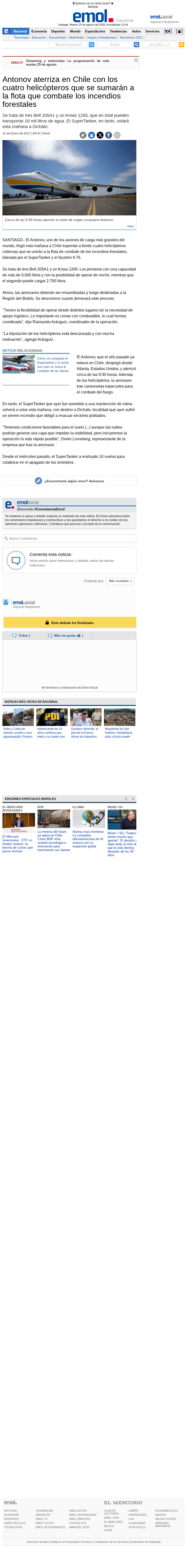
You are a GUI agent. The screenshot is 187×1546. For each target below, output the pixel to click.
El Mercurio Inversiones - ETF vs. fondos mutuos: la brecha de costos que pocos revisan (17, 844)
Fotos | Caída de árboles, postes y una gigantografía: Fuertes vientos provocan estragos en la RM (17, 736)
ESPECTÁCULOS (15, 1523)
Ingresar (155, 22)
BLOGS (108, 1526)
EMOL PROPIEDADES (82, 1514)
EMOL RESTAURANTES (50, 1527)
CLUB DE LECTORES (111, 1512)
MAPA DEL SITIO (79, 1527)
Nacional (20, 31)
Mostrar (93, 7)
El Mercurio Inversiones (12, 808)
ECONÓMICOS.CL (166, 1510)
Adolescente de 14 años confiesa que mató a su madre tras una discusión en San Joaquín (51, 736)
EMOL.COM (111, 1517)
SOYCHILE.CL (137, 1527)
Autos (136, 31)
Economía (39, 31)
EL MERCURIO (113, 1521)
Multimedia (76, 37)
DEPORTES (11, 1518)
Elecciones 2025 (131, 37)
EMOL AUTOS (77, 1510)
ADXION (160, 1514)
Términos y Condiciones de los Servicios (104, 1541)
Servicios (152, 31)
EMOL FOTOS (45, 1523)
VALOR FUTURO (165, 1518)
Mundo (75, 31)
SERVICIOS (43, 1514)
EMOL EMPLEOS (79, 1518)
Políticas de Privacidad (64, 1541)
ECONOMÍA (11, 1514)
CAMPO (133, 1510)
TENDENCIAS (44, 1510)
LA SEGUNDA (137, 1523)
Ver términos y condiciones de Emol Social (69, 687)
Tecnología (21, 37)
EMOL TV (41, 1518)
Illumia (78, 807)
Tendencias (118, 31)
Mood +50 (115, 807)
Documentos (57, 37)
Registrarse (171, 22)
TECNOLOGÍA (13, 1527)
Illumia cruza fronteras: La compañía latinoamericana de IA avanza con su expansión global (89, 839)
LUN (131, 1518)
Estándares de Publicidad (145, 1541)
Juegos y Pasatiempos (102, 37)
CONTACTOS (77, 1523)
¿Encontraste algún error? (74, 481)
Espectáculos (95, 31)
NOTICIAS (10, 1510)
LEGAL (108, 1530)
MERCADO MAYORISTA (162, 1524)
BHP (40, 807)
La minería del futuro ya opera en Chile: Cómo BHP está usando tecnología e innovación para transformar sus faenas (53, 841)
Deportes (58, 31)
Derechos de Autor (38, 1541)
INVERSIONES (138, 1514)
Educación (39, 37)
